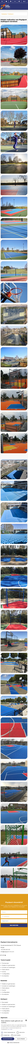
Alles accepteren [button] (7, 1038)
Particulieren (5, 969)
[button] (14, 1042)
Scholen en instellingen (8, 967)
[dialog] (14, 1031)
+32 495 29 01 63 (5, 949)
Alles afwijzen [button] (21, 1038)
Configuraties (5, 973)
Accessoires (5, 976)
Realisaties (4, 14)
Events (4, 971)
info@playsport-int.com (7, 951)
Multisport (10, 14)
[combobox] (26, 1020)
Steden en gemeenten (8, 965)
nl (24, 1)
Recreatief (5, 1002)
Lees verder (9, 1029)
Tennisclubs (5, 963)
